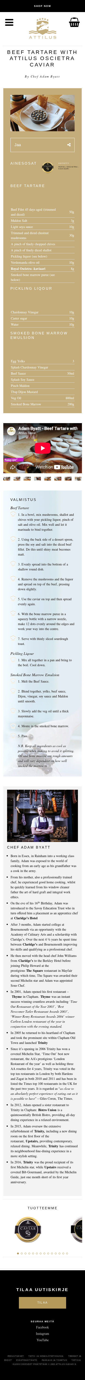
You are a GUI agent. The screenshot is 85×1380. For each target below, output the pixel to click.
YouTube (43, 1340)
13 (63, 1253)
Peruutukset (16, 1356)
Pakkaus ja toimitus (54, 1360)
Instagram (42, 1333)
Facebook (42, 1327)
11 (56, 1253)
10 (52, 1253)
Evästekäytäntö (26, 1360)
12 (59, 1253)
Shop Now (42, 6)
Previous (8, 1228)
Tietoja (76, 1360)
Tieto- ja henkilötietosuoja (46, 1356)
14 (67, 1253)
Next (77, 1228)
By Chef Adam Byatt (42, 76)
